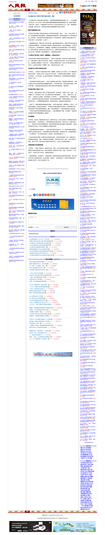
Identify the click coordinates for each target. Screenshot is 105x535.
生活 (61, 9)
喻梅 (84, 492)
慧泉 (89, 480)
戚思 (81, 492)
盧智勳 (82, 476)
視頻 (89, 9)
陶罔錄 (82, 481)
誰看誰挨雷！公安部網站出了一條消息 (45, 330)
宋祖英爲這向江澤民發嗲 (40, 279)
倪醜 (81, 500)
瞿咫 (86, 488)
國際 (38, 9)
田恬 (84, 490)
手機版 (92, 1)
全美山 (89, 464)
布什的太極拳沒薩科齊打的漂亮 (43, 300)
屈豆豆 (88, 493)
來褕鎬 (89, 471)
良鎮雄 (85, 476)
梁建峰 (84, 456)
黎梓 (90, 497)
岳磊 (89, 488)
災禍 (50, 9)
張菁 (92, 464)
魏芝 (84, 509)
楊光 (91, 462)
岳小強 (90, 454)
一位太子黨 (83, 505)
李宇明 (90, 473)
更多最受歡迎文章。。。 (90, 442)
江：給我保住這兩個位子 (40, 334)
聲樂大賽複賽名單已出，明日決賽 (43, 263)
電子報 (95, 1)
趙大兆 (82, 507)
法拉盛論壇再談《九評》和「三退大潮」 (45, 239)
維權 (83, 9)
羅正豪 (82, 464)
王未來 (85, 471)
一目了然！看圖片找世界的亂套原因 (44, 286)
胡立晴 (91, 456)
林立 (87, 497)
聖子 (86, 467)
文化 (66, 9)
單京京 (82, 504)
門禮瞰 (90, 486)
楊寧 (84, 467)
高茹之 (88, 483)
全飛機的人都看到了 (40, 311)
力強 (86, 451)
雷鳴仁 (82, 466)
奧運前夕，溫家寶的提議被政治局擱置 (44, 315)
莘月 (87, 474)
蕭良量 (87, 486)
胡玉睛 (88, 456)
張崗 (85, 507)
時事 (27, 9)
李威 (81, 490)
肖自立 (90, 507)
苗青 (81, 483)
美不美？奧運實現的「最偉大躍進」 (44, 284)
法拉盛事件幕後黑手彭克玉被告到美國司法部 (47, 255)
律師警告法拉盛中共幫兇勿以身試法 (43, 253)
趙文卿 (82, 485)
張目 (91, 493)
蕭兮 (84, 452)
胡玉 (81, 473)
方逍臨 (82, 458)
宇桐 (85, 474)
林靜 (81, 456)
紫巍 (87, 500)
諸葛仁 (82, 497)
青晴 (91, 485)
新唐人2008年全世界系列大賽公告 (52, 173)
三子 (91, 498)
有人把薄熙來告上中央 (41, 296)
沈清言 (89, 449)
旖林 (86, 490)
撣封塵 (82, 469)
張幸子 (85, 464)
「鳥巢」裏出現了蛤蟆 (41, 273)
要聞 (16, 9)
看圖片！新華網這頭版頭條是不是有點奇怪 (46, 307)
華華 (89, 490)
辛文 (84, 449)
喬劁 (81, 488)
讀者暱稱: (30, 227)
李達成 (88, 485)
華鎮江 (85, 498)
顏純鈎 (88, 466)
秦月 (89, 467)
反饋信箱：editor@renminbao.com (52, 515)
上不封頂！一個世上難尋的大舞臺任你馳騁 (45, 304)
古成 (81, 462)
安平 (89, 509)
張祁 (87, 507)
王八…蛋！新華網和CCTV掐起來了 (44, 338)
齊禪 (89, 495)
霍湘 (87, 505)
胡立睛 (82, 471)
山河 (81, 467)
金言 (89, 476)
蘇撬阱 (84, 493)
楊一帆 (87, 452)
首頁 (10, 9)
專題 (72, 9)
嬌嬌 (91, 504)
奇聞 (44, 9)
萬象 (55, 9)
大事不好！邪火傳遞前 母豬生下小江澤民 (46, 319)
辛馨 (81, 493)
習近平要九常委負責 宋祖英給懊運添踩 (45, 275)
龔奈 (87, 454)
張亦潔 (89, 481)
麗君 (81, 447)
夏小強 (84, 483)
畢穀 (81, 478)
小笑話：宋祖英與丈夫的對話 (41, 288)
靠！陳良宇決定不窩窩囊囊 (42, 298)
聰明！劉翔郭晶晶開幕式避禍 (42, 292)
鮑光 (81, 486)
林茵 (89, 469)
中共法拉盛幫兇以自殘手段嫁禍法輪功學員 (46, 251)
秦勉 (85, 466)
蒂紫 (89, 478)
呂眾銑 (90, 474)
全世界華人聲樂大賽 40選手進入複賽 (43, 269)
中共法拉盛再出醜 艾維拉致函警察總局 (45, 245)
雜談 (94, 9)
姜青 (84, 486)
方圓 (91, 469)
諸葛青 (85, 502)
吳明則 (85, 481)
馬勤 (84, 495)
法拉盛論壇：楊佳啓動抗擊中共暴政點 (45, 243)
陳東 (90, 492)
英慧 (81, 480)
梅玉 (86, 509)
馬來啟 (84, 462)
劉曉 (81, 449)
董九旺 (84, 500)
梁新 (89, 498)
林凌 (91, 502)
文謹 (86, 449)
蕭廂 (91, 458)
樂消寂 (84, 473)
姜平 (85, 485)
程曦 (81, 451)
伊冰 (86, 495)
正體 (89, 1)
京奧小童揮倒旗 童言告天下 (42, 267)
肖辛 (89, 458)
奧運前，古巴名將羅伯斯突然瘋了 (44, 309)
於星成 (82, 502)
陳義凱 (91, 476)
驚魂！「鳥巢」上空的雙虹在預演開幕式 (45, 336)
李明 (84, 451)
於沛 (90, 505)
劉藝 (81, 509)
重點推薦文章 (16, 18)
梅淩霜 (89, 447)
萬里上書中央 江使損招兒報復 (43, 327)
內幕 (21, 9)
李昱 (81, 452)
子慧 (85, 504)
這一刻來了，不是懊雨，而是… (43, 265)
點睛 (84, 480)
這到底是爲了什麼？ (40, 323)
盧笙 (92, 505)
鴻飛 (92, 481)
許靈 (90, 500)
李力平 (91, 483)
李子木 (85, 458)
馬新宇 (88, 462)
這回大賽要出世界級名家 (41, 261)
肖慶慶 (87, 492)
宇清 (86, 480)
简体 (86, 1)
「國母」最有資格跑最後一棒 (42, 277)
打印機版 (32, 189)
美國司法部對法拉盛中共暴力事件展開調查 (46, 241)
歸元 (91, 466)
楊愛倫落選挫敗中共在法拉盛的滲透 (44, 249)
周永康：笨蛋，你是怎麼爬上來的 (43, 332)
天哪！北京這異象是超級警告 (42, 281)
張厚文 (90, 452)
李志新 (82, 474)
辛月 (87, 473)
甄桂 (91, 478)
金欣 (84, 447)
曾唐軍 (92, 471)
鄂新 (84, 488)
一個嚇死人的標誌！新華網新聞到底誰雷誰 (46, 325)
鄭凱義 (84, 454)
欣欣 (89, 502)
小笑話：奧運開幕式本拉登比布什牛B (44, 302)
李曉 (85, 497)
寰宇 (78, 9)
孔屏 (86, 447)
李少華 (88, 504)
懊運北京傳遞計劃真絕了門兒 (42, 290)
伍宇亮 (89, 451)
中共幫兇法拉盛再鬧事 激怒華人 (43, 247)
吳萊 (81, 495)
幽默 (33, 9)
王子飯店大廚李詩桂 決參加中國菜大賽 (45, 313)
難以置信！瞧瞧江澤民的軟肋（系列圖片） (45, 321)
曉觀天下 (85, 478)
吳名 (81, 454)
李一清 (82, 498)
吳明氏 (85, 469)
